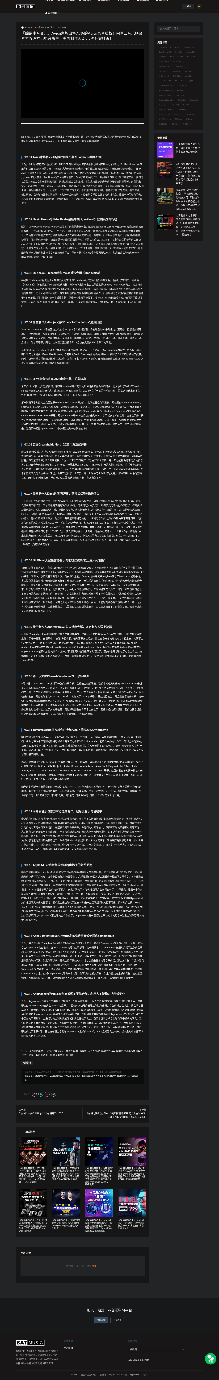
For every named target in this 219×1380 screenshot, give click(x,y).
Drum (178, 52)
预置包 (175, 124)
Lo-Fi (188, 76)
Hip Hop (163, 71)
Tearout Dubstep (166, 100)
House (188, 71)
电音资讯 (40, 27)
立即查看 (101, 1320)
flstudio (191, 57)
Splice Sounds (166, 95)
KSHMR (177, 76)
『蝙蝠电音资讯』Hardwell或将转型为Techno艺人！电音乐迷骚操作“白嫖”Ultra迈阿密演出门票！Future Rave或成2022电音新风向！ (98, 1225)
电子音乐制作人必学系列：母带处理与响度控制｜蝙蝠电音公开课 (188, 148)
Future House (165, 66)
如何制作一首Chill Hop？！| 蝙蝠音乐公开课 (41, 1113)
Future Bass (178, 61)
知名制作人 (165, 119)
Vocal (186, 105)
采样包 (163, 124)
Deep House (165, 52)
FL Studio (164, 61)
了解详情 (118, 1320)
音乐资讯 (50, 27)
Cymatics (189, 47)
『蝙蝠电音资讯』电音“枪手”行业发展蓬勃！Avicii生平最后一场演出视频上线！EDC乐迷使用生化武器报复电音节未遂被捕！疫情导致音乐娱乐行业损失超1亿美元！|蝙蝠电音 (99, 1176)
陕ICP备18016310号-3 (136, 1375)
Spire (180, 90)
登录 (94, 1266)
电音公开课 (164, 114)
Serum (183, 86)
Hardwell (180, 66)
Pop (190, 81)
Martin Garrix (165, 81)
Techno (182, 100)
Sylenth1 (180, 95)
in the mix (164, 76)
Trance (194, 100)
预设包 (187, 124)
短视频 (178, 119)
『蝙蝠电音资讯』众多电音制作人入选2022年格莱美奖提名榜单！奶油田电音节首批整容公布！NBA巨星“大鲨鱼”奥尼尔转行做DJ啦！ (131, 1173)
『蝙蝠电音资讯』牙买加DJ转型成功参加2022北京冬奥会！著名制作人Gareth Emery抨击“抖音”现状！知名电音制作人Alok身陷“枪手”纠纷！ (66, 1173)
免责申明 (68, 1348)
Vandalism (174, 105)
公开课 (182, 110)
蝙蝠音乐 (28, 1076)
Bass (178, 47)
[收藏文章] (34, 1094)
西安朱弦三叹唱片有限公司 (93, 1375)
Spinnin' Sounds (166, 90)
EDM (162, 57)
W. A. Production (166, 110)
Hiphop (176, 71)
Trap (162, 105)
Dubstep (190, 52)
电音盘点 (178, 114)
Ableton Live (165, 47)
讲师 (189, 119)
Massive (179, 81)
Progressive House (167, 86)
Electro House (176, 57)
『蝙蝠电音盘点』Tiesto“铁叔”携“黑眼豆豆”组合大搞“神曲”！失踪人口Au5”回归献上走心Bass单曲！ (116, 1115)
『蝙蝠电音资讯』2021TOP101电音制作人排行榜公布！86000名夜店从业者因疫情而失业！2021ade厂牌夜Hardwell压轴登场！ (33, 1225)
